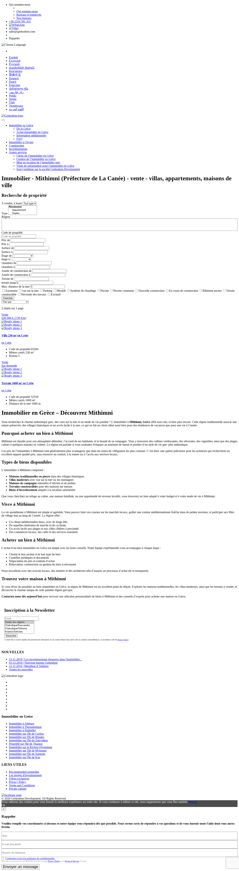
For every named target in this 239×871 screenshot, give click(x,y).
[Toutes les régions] (19, 622)
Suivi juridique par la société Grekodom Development (48, 169)
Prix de (5, 240)
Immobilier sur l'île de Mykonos (27, 750)
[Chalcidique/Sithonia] (19, 628)
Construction (16, 145)
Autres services (18, 152)
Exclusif (55, 294)
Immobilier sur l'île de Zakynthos (28, 740)
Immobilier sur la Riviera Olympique (30, 747)
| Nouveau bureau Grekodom (33, 662)
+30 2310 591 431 (20, 21)
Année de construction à (15, 274)
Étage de (6, 255)
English (13, 57)
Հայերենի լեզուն (21, 67)
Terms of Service (72, 861)
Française (14, 85)
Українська (16, 105)
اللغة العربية (16, 109)
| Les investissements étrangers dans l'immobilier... (45, 659)
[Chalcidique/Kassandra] (19, 625)
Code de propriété (12, 232)
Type (4, 213)
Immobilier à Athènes (21, 723)
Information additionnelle (31, 135)
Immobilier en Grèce (21, 125)
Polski (12, 95)
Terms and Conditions (22, 785)
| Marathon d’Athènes (29, 666)
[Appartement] (22, 210)
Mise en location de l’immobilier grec (38, 162)
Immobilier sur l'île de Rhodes (26, 737)
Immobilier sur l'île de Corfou (26, 733)
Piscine (104, 290)
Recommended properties (24, 771)
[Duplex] (22, 213)
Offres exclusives (19, 778)
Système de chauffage (83, 290)
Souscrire (11, 635)
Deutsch (14, 78)
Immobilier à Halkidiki (22, 730)
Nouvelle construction (151, 290)
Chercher (8, 298)
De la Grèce (23, 128)
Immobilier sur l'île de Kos (24, 757)
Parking (47, 290)
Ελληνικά (14, 60)
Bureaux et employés (28, 14)
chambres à (8, 266)
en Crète (6, 342)
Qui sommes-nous (27, 11)
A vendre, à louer (11, 203)
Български (15, 71)
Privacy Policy (123, 640)
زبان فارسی (16, 92)
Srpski (12, 99)
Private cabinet (17, 788)
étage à (5, 259)
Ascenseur (11, 290)
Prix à (4, 244)
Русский (14, 64)
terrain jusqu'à (9, 282)
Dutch (12, 81)
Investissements (18, 149)
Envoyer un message (20, 867)
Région (5, 216)
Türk (12, 102)
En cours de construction (183, 290)
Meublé (61, 290)
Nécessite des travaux (33, 294)
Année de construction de (16, 270)
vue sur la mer (30, 290)
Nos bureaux (24, 18)
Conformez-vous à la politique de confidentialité (30, 858)
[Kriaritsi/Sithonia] (19, 631)
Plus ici (193, 801)
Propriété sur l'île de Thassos (26, 743)
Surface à (7, 252)
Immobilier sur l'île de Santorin (27, 753)
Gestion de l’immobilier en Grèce (36, 159)
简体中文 (15, 74)
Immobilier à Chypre (21, 142)
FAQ (19, 138)
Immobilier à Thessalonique (25, 727)
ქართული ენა (18, 88)
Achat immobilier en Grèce (32, 132)
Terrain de (7, 278)
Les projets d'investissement (25, 775)
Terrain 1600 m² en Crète (17, 383)
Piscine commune (123, 290)
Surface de (7, 248)
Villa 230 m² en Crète (14, 335)
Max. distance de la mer (15, 286)
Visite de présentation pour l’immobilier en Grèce (45, 165)
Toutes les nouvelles (21, 669)
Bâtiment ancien (212, 290)
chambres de (8, 263)
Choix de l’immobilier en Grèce (35, 155)
